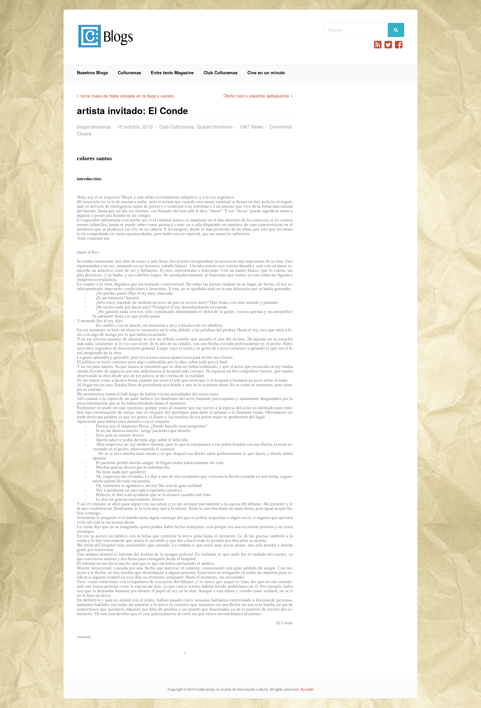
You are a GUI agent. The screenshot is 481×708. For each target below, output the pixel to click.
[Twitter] (388, 44)
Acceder (307, 689)
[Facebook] (398, 44)
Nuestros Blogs (92, 72)
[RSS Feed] (378, 44)
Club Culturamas (221, 72)
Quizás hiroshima (215, 126)
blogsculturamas (94, 126)
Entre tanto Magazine (172, 72)
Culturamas (129, 72)
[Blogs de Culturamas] (105, 50)
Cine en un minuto (266, 72)
